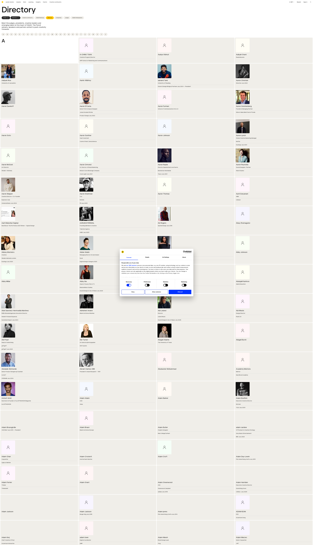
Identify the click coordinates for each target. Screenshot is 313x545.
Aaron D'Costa (85, 106)
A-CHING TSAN (86, 55)
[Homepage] (2, 2)
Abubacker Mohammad (167, 369)
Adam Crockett (86, 457)
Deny (133, 292)
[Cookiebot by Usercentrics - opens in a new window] (184, 252)
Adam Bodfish (241, 398)
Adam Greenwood (165, 482)
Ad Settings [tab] (165, 257)
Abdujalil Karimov (242, 281)
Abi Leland (162, 311)
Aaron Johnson (164, 135)
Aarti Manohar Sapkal (10, 223)
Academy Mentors (243, 369)
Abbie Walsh (85, 252)
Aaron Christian (242, 80)
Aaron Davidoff (8, 106)
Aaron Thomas (163, 194)
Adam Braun (84, 427)
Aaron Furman (163, 106)
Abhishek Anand (86, 311)
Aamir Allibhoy (85, 80)
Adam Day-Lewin (243, 457)
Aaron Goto (6, 135)
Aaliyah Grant (241, 55)
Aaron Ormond (85, 165)
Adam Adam (85, 398)
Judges (67, 17)
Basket (299, 2)
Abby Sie (83, 281)
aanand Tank (163, 80)
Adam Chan (6, 457)
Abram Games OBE (87, 369)
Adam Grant (84, 482)
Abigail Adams (163, 340)
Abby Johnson (241, 252)
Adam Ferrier (7, 482)
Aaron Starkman (86, 194)
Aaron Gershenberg (244, 106)
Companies (58, 17)
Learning (30, 2)
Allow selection (156, 292)
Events (45, 2)
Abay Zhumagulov (243, 223)
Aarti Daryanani (242, 194)
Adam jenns (162, 512)
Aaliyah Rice (6, 80)
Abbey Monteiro (8, 252)
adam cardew (241, 427)
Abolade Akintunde (9, 369)
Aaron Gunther (85, 135)
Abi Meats (240, 311)
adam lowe (84, 537)
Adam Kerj (6, 537)
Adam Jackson (7, 512)
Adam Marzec (241, 537)
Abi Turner (84, 340)
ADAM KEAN (241, 512)
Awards (18, 2)
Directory (14, 17)
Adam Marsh (163, 537)
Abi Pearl (5, 340)
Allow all (180, 292)
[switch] (147, 285)
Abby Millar (6, 281)
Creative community (55, 2)
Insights (38, 2)
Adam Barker (163, 398)
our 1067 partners (131, 265)
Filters (4, 17)
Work (24, 2)
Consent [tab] (128, 257)
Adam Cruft (162, 457)
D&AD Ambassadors (77, 17)
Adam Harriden (242, 482)
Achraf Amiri (7, 398)
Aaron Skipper (7, 194)
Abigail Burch (241, 340)
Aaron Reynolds (242, 165)
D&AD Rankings (40, 17)
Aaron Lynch (241, 135)
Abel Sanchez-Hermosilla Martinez (15, 311)
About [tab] (184, 257)
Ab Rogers (162, 223)
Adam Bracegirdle (9, 427)
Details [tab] (147, 257)
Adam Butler (163, 427)
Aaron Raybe (163, 165)
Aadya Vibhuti (163, 55)
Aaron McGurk (7, 165)
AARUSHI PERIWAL (87, 223)
